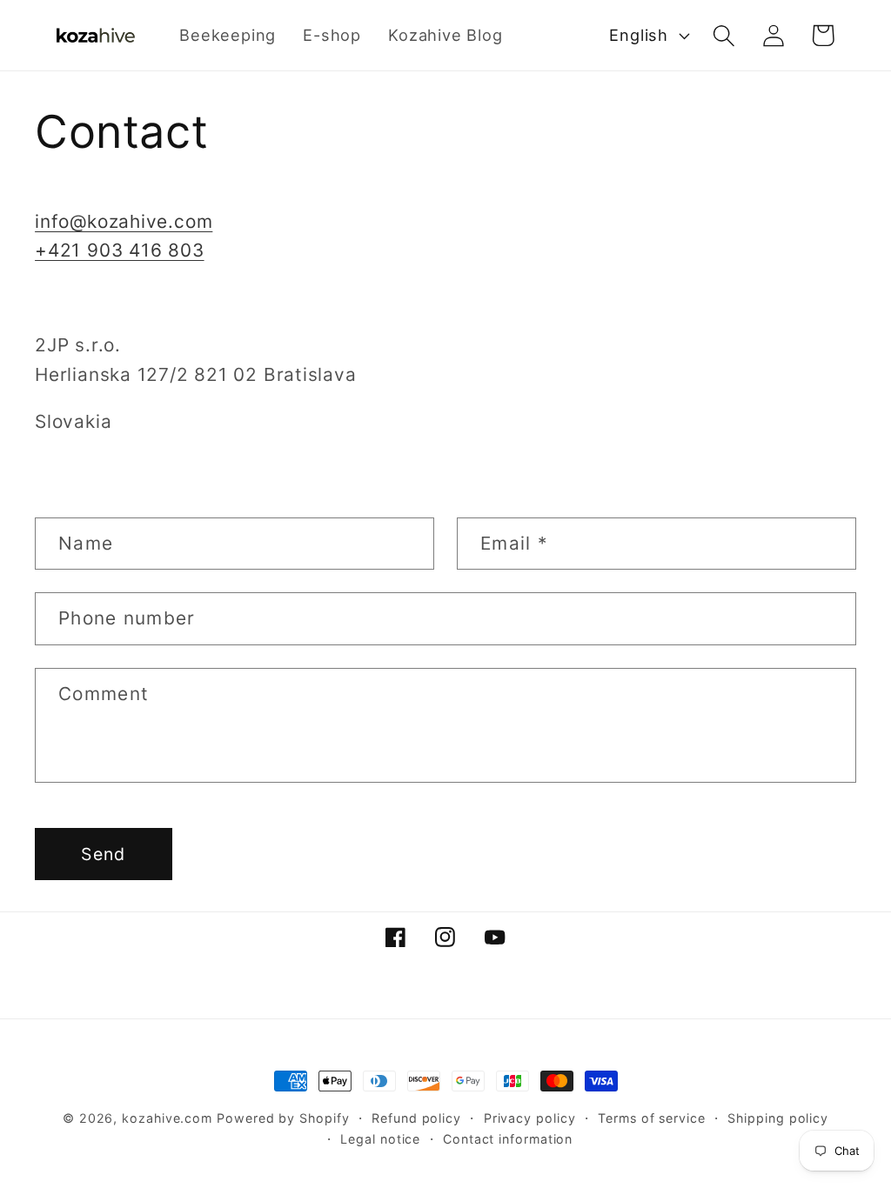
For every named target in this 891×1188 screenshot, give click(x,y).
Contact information (508, 1138)
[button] (723, 35)
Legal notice (380, 1138)
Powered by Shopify (283, 1118)
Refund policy (416, 1118)
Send (103, 854)
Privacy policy (530, 1118)
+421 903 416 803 (119, 250)
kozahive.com (167, 1118)
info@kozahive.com (123, 221)
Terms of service (652, 1118)
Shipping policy (777, 1118)
